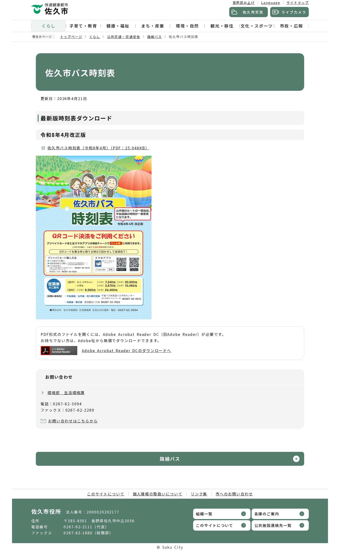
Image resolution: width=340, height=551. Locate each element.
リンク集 (199, 494)
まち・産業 (152, 26)
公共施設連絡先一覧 (273, 525)
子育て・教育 (83, 26)
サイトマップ (298, 2)
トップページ (71, 36)
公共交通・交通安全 (123, 36)
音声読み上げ (244, 2)
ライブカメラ (293, 12)
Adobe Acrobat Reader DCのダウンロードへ (126, 350)
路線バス (154, 36)
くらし (49, 26)
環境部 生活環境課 (66, 392)
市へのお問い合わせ (234, 494)
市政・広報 (291, 26)
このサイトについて (105, 494)
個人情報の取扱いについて (157, 494)
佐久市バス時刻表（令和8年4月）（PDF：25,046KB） (98, 148)
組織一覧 (204, 513)
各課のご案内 (266, 513)
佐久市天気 (253, 12)
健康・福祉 (118, 26)
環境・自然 (187, 26)
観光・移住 (222, 26)
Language (270, 2)
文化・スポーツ (257, 26)
